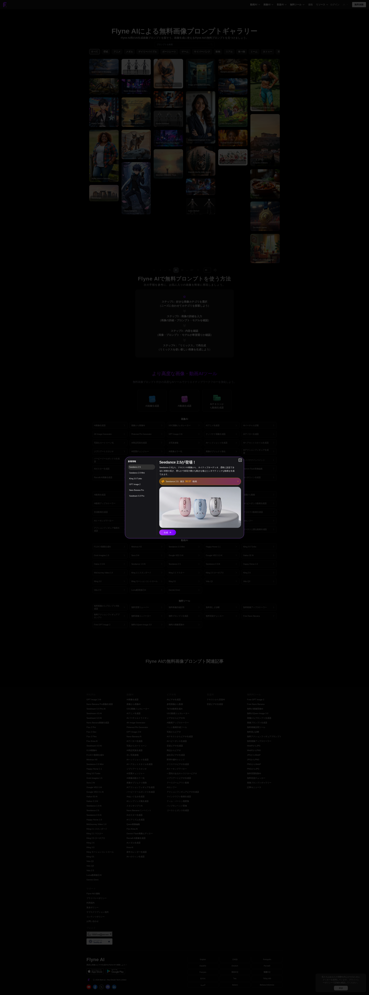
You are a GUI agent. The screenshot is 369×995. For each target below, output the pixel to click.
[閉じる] (240, 460)
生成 (166, 532)
